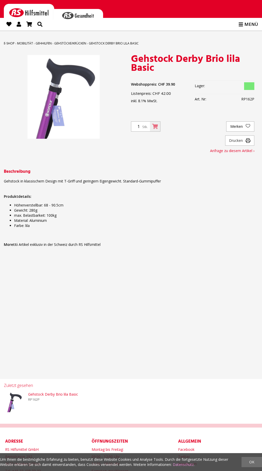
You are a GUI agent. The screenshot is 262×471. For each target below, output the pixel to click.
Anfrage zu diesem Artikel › (232, 150)
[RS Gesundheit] (78, 14)
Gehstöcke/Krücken (70, 43)
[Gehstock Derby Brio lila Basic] (14, 402)
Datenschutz (183, 464)
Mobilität (25, 43)
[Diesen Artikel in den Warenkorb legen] (155, 126)
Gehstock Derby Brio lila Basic (114, 43)
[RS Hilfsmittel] (29, 12)
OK (251, 461)
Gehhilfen (44, 43)
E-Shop (9, 43)
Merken (237, 126)
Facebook (186, 449)
